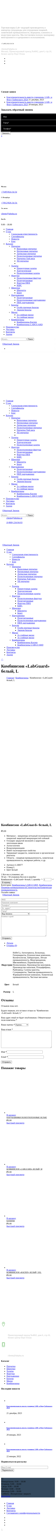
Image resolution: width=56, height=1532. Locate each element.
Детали (10, 943)
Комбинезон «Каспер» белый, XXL (24, 1272)
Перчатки (11, 1366)
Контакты (11, 1510)
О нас (9, 1506)
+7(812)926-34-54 (9, 203)
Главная (10, 678)
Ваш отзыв (7, 1029)
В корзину (6, 882)
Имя (4, 1052)
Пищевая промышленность (13, 887)
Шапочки (11, 1369)
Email (4, 1057)
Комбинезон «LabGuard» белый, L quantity (20, 879)
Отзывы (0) (12, 945)
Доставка (11, 1508)
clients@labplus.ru (9, 214)
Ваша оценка (8, 1025)
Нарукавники (13, 1376)
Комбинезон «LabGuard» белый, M (24, 1169)
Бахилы (11, 1221)
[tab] (31, 943)
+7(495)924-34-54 (9, 192)
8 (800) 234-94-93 (14, 522)
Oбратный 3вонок (10, 344)
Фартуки (11, 1373)
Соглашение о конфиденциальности (23, 1513)
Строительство (33, 887)
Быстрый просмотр (15, 1123)
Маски (10, 1381)
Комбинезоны (21, 678)
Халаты (10, 1371)
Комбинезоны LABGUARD (25, 885)
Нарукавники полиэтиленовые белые (27, 1117)
